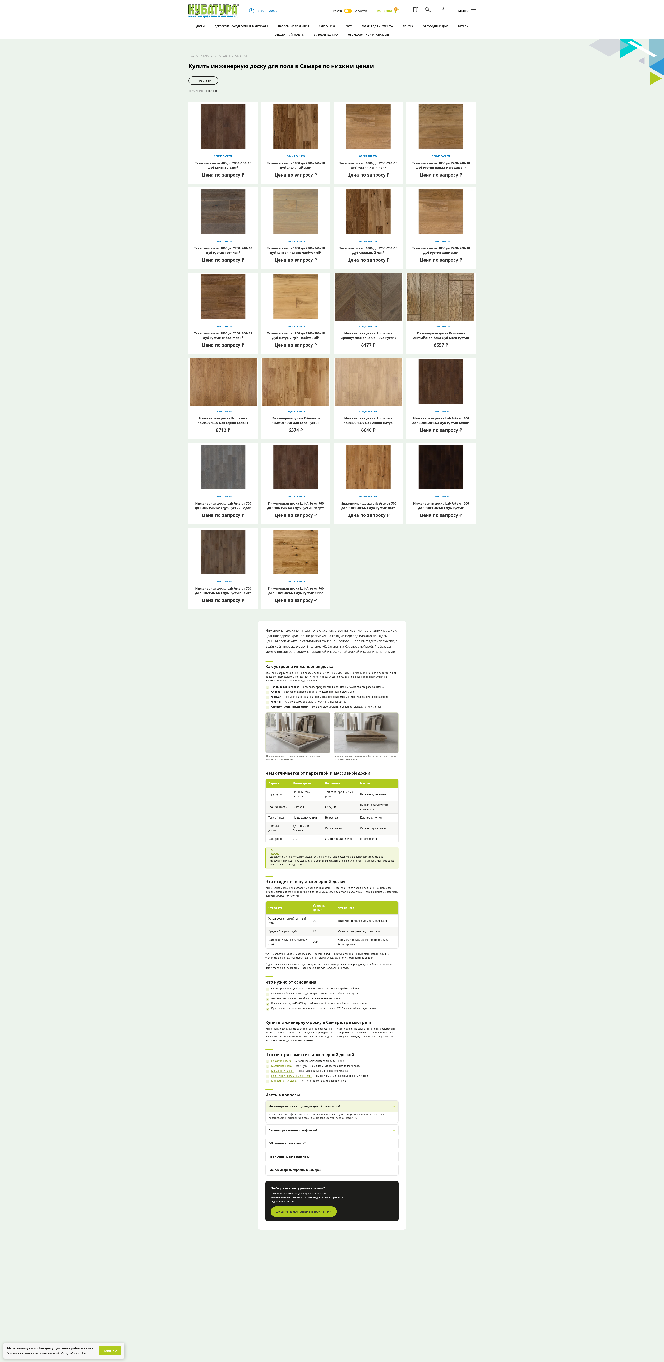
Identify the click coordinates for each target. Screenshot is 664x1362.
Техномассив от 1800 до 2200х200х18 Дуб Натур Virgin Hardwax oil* (296, 335)
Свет (349, 26)
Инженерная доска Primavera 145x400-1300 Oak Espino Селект (223, 420)
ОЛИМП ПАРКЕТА (223, 156)
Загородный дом (435, 26)
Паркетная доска (281, 1061)
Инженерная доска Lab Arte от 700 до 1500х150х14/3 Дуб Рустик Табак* (441, 420)
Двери (200, 26)
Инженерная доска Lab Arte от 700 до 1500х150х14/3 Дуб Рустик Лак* (368, 505)
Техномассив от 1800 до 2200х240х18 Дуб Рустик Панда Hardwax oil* (441, 165)
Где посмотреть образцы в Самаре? (295, 1170)
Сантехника (327, 26)
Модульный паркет (282, 1070)
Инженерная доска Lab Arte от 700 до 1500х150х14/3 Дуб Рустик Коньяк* (441, 507)
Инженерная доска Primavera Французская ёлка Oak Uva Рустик (368, 335)
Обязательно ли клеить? (287, 1143)
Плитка (408, 26)
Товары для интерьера (377, 26)
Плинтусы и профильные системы (291, 1075)
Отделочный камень (289, 34)
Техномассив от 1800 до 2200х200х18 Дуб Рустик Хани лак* (441, 250)
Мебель (463, 26)
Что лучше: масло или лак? (289, 1157)
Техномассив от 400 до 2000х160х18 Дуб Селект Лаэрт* (223, 165)
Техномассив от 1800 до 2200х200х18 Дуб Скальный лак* (368, 250)
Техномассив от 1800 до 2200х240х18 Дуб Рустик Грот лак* (223, 250)
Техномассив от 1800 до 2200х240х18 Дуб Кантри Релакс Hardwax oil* (296, 250)
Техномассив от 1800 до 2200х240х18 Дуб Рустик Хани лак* (368, 165)
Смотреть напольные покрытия (304, 1211)
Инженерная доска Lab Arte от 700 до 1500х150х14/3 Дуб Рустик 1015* (296, 590)
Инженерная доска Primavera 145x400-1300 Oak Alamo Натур (368, 420)
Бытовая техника (326, 34)
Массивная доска (281, 1066)
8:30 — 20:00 (268, 11)
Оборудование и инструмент (368, 34)
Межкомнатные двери (284, 1080)
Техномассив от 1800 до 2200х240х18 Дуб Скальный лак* (296, 165)
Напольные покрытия (293, 26)
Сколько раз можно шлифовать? (293, 1130)
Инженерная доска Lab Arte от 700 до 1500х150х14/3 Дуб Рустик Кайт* (223, 590)
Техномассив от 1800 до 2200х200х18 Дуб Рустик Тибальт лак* (223, 335)
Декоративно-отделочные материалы (241, 26)
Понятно (110, 1350)
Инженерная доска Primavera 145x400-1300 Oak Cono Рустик (296, 420)
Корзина (386, 10)
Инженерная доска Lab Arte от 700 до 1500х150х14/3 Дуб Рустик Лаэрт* (296, 505)
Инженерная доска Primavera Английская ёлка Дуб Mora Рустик (441, 335)
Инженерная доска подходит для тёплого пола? (304, 1106)
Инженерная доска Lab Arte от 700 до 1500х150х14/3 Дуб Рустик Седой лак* (223, 507)
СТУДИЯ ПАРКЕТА (368, 326)
